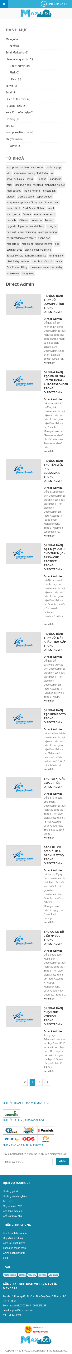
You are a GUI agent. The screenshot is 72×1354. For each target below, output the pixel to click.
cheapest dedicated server (21, 238)
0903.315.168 (57, 4)
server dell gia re (16, 179)
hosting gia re (56, 255)
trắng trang (28, 273)
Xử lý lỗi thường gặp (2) (19, 112)
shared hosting (32, 190)
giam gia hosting (47, 232)
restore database (35, 226)
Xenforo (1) (16, 46)
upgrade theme (43, 243)
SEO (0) (10, 125)
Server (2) (15, 145)
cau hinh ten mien (49, 202)
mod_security (14, 190)
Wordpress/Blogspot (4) (19, 132)
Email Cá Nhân (23, 184)
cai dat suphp (53, 167)
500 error (23, 220)
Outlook (27, 214)
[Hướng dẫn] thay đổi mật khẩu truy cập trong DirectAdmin (55, 641)
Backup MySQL (15, 255)
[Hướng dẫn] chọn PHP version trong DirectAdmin (53, 1016)
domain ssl (36, 220)
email (51, 208)
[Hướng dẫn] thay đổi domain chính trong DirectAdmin (54, 303)
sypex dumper (44, 196)
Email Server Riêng (17, 267)
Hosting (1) (12, 119)
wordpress (12, 167)
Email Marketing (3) (17, 52)
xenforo (24, 167)
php (57, 243)
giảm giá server (26, 196)
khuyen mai (13, 273)
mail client (27, 243)
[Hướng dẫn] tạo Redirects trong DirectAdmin (55, 716)
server (58, 261)
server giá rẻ (13, 208)
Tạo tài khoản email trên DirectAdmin (54, 782)
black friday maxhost (18, 261)
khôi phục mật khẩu (42, 261)
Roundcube (55, 179)
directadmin (49, 190)
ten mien (42, 1275)
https (9, 184)
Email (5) (11, 92)
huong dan (44, 238)
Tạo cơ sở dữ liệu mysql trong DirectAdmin (54, 937)
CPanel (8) (15, 79)
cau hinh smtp (14, 249)
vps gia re (53, 1275)
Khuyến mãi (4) (14, 139)
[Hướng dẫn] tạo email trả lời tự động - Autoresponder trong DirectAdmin (55, 382)
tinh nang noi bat (55, 184)
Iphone (42, 179)
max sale (11, 220)
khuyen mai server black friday (46, 267)
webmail (38, 184)
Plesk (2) (14, 72)
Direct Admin (53, 319)
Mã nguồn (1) (14, 39)
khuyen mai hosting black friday (31, 173)
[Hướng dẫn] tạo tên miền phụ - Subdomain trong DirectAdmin (53, 470)
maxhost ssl (37, 167)
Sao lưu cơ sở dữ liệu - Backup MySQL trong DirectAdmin (54, 855)
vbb (9, 173)
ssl (52, 173)
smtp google (13, 214)
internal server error (44, 214)
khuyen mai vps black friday (22, 202)
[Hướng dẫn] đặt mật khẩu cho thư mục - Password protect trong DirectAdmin (54, 557)
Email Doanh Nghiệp (33, 208)
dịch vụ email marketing (38, 249)
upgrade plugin (15, 226)
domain (22, 1275)
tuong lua (52, 226)
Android (49, 220)
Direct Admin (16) (20, 66)
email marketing (27, 232)
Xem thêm (49, 362)
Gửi (64, 1161)
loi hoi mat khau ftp (35, 255)
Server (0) (11, 86)
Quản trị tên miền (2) (18, 99)
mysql (30, 179)
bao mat (11, 232)
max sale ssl (13, 243)
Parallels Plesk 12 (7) (17, 106)
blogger (11, 196)
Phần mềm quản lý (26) (19, 59)
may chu (32, 1275)
